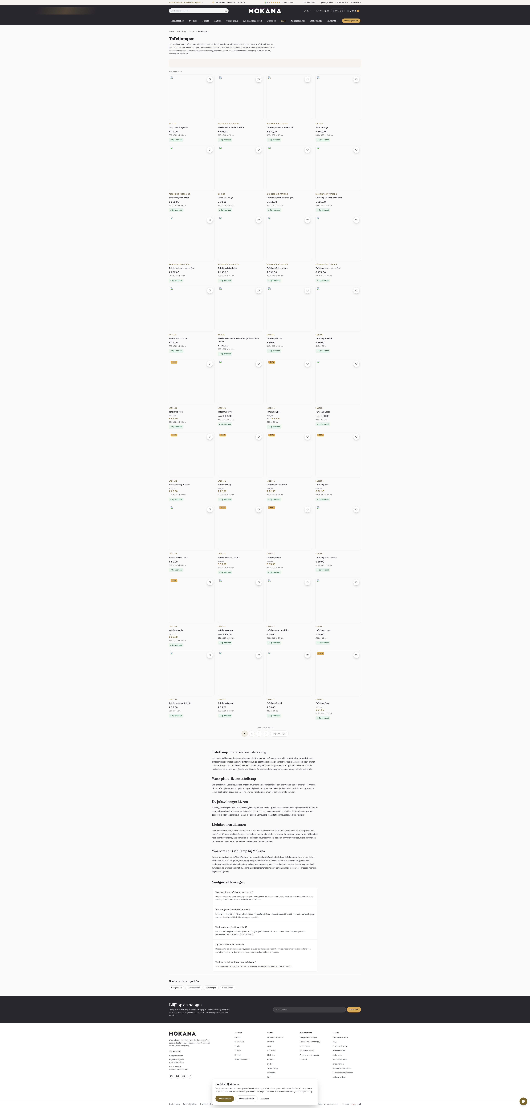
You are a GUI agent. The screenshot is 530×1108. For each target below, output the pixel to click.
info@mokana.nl (176, 1055)
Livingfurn (271, 1073)
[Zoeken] (227, 10)
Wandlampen (227, 987)
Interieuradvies (339, 1050)
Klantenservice (342, 2)
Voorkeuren (264, 1098)
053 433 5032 (175, 1051)
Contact (303, 1059)
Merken (237, 1037)
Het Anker (271, 1050)
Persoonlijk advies (351, 21)
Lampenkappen (194, 987)
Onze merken (338, 1064)
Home (171, 31)
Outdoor (271, 20)
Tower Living (272, 1068)
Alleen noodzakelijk (246, 1098)
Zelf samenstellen (340, 1037)
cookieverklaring (288, 1091)
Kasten (217, 20)
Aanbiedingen (298, 20)
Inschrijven (354, 1009)
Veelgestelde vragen (308, 1037)
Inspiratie (332, 20)
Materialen (337, 1055)
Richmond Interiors (275, 1037)
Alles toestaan (225, 1098)
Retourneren (305, 1046)
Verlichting (232, 20)
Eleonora (271, 1059)
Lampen (192, 31)
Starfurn (270, 1042)
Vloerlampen (211, 987)
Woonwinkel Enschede (342, 1068)
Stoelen (193, 20)
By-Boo (270, 1064)
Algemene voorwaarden (309, 1055)
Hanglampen (176, 987)
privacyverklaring (305, 1091)
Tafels (205, 20)
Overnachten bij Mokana (343, 1073)
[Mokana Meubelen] (264, 10)
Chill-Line (271, 1055)
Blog (334, 1042)
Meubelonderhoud (340, 1059)
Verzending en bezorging (310, 1042)
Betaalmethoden (307, 1050)
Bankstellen (177, 20)
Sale (283, 20)
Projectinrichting (340, 1046)
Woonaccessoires (252, 20)
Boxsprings (316, 20)
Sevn (269, 1046)
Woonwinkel (356, 2)
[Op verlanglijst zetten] (210, 79)
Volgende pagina (279, 733)
